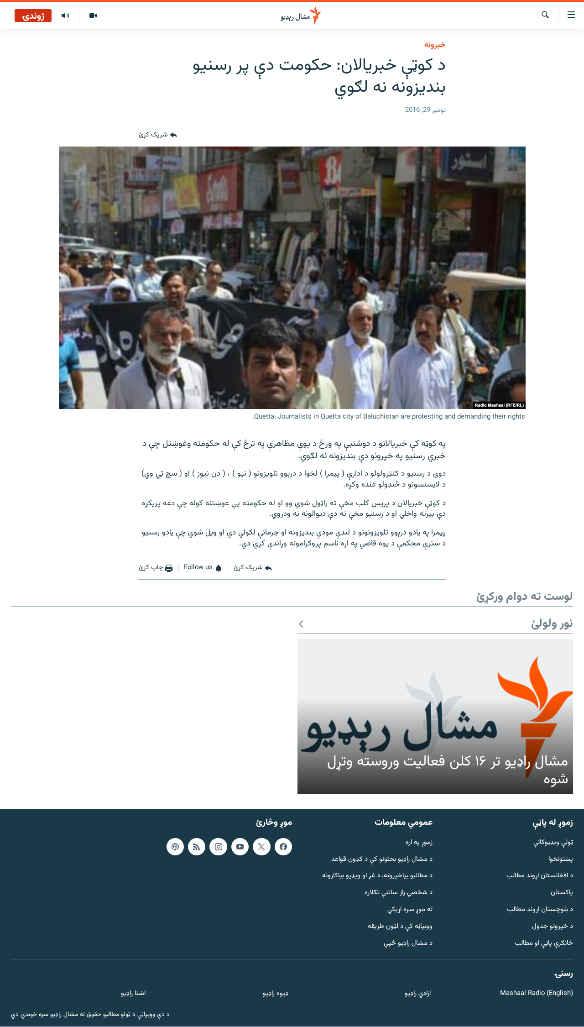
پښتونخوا (560, 860)
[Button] (158, 135)
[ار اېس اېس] (196, 846)
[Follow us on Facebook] (283, 846)
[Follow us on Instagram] (218, 846)
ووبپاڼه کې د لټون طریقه (400, 927)
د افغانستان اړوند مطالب (539, 876)
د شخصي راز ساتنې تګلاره (399, 893)
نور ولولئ (552, 624)
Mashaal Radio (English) (536, 994)
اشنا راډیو (133, 994)
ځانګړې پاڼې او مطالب (544, 943)
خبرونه (435, 45)
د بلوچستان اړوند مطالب (540, 910)
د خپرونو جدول (552, 927)
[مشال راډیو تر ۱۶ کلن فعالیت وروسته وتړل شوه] (435, 716)
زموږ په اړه (419, 843)
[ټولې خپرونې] (65, 16)
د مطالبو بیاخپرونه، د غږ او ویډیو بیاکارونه (377, 876)
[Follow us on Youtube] (240, 846)
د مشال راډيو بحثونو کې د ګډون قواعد (382, 860)
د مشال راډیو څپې (408, 943)
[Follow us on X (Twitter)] (261, 846)
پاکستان (562, 893)
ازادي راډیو (418, 994)
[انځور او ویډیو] (93, 16)
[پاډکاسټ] (175, 846)
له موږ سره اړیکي (410, 910)
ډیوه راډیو (275, 994)
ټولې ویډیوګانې (553, 843)
